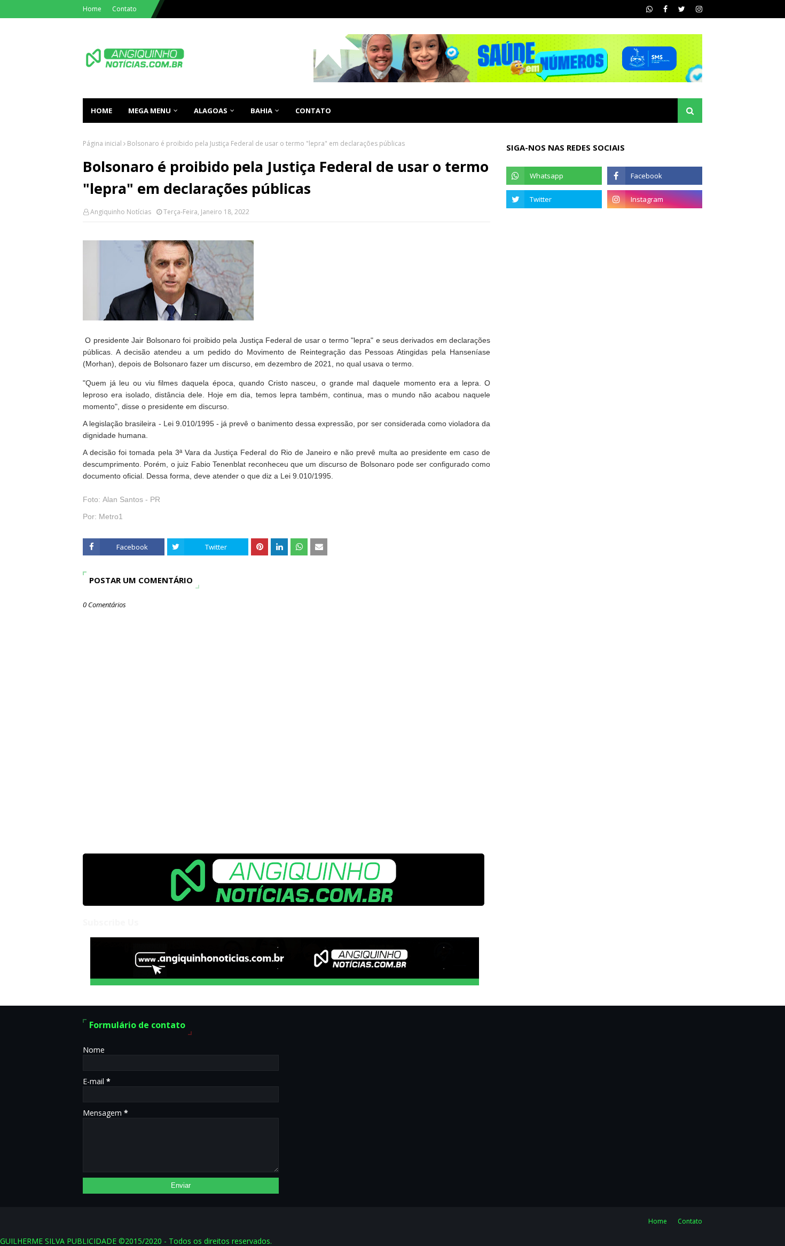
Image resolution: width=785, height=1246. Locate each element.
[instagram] (697, 9)
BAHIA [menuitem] (261, 110)
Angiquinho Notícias (120, 211)
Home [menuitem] (101, 110)
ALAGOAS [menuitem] (210, 110)
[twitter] (682, 9)
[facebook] (665, 9)
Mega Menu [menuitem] (149, 110)
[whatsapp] (649, 9)
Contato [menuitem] (313, 110)
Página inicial (102, 143)
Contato (124, 8)
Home (92, 8)
